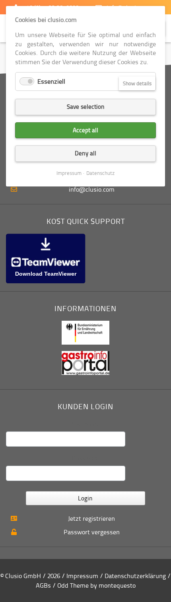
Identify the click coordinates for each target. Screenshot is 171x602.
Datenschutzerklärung (135, 575)
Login (85, 498)
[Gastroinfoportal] (85, 362)
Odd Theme (73, 585)
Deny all (85, 153)
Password (85, 457)
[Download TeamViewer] (46, 257)
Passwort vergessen (92, 531)
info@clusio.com (92, 189)
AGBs (43, 585)
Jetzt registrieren (91, 518)
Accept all (85, 130)
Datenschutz (100, 172)
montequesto (117, 585)
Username (86, 423)
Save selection (86, 106)
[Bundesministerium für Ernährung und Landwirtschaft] (85, 331)
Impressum (82, 575)
